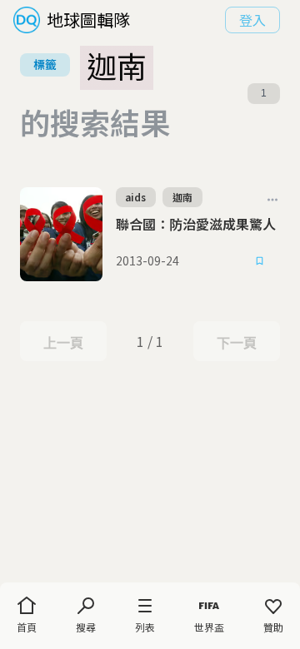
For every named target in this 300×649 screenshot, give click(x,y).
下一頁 (236, 342)
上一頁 (62, 342)
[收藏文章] (260, 261)
